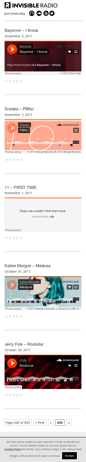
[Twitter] (52, 13)
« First (39, 422)
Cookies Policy (13, 449)
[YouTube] (45, 13)
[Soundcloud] (39, 13)
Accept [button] (69, 456)
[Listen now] (32, 13)
